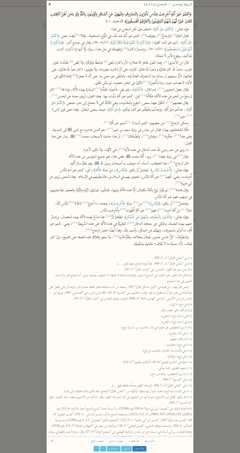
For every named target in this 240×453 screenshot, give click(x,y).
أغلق (52, 441)
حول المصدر (139, 449)
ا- (96, 449)
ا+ (103, 449)
